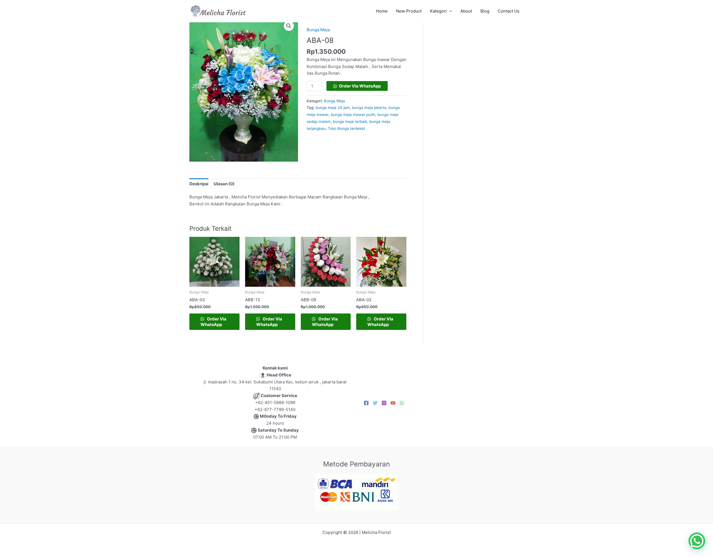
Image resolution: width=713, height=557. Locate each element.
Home (382, 11)
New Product (409, 11)
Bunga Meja (318, 29)
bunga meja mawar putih (353, 114)
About (466, 11)
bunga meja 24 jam (333, 107)
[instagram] (384, 403)
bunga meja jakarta (369, 107)
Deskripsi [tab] (198, 183)
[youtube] (393, 403)
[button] (289, 26)
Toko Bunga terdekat (346, 128)
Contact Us (508, 11)
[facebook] (366, 403)
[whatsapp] (402, 403)
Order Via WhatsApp (360, 86)
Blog (484, 11)
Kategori (438, 11)
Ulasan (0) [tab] (224, 183)
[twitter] (375, 403)
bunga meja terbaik (350, 121)
